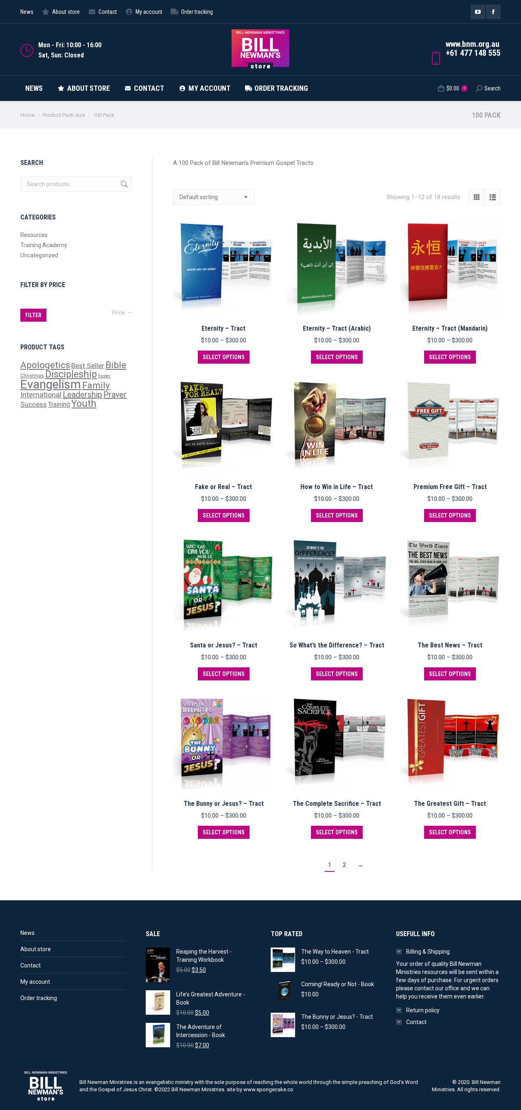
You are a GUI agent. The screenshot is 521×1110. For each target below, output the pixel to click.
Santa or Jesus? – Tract (223, 645)
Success (33, 404)
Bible (115, 365)
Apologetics (45, 365)
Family (96, 385)
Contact (30, 965)
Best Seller (87, 366)
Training (59, 404)
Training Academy (43, 245)
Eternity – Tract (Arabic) (337, 328)
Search (123, 184)
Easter (104, 376)
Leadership (82, 394)
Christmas (32, 376)
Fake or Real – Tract (223, 487)
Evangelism (50, 384)
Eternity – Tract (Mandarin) (450, 328)
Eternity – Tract (223, 328)
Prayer (115, 394)
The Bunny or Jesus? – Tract (224, 803)
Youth (83, 403)
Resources (34, 235)
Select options (224, 357)
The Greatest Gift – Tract (450, 803)
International (40, 394)
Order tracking (38, 998)
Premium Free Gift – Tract (450, 487)
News (27, 933)
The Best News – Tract (450, 645)
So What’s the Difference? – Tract (336, 645)
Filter (33, 315)
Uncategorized (39, 255)
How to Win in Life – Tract (336, 487)
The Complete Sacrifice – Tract (337, 803)
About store (35, 949)
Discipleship (71, 374)
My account (35, 981)
